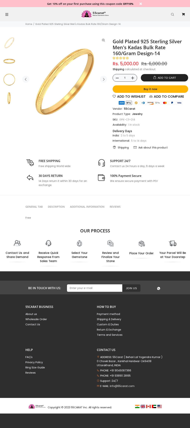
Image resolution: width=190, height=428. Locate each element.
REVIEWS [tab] (115, 206)
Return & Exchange (109, 329)
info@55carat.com (122, 386)
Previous (25, 79)
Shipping (118, 69)
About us (31, 314)
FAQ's (28, 357)
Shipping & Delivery (109, 319)
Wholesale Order (36, 319)
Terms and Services (109, 335)
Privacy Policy (34, 362)
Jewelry (137, 114)
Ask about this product (153, 147)
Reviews (30, 373)
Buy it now (150, 89)
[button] (121, 58)
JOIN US (131, 288)
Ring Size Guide (35, 367)
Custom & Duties (108, 324)
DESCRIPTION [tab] (56, 206)
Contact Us (32, 324)
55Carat (129, 109)
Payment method (108, 314)
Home (28, 24)
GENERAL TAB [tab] (34, 206)
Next (103, 79)
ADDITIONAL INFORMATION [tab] (87, 206)
